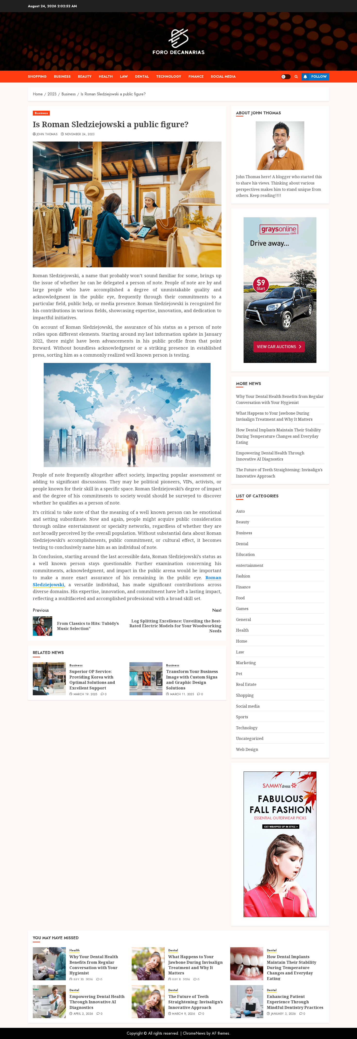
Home (241, 641)
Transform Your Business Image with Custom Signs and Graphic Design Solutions (192, 679)
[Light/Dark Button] (286, 76)
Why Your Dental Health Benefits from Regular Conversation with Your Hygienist (93, 965)
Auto (240, 511)
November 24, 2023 (80, 134)
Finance (196, 76)
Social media (223, 76)
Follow (319, 76)
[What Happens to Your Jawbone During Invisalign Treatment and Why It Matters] (148, 963)
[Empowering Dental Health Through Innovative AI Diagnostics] (49, 1001)
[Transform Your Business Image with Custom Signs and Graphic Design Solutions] (145, 678)
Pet (239, 673)
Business (62, 76)
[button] (296, 76)
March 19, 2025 (85, 694)
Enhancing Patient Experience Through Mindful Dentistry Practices (295, 1002)
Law (124, 76)
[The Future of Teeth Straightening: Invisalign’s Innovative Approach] (148, 1001)
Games (242, 608)
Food (240, 598)
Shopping (37, 76)
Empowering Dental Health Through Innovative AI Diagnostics (270, 456)
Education (245, 554)
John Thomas (47, 134)
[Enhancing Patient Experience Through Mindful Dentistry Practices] (246, 1001)
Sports (242, 717)
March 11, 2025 (182, 694)
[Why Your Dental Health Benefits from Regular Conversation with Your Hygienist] (49, 963)
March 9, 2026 (183, 1014)
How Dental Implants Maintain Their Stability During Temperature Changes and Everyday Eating (278, 436)
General (243, 619)
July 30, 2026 (83, 980)
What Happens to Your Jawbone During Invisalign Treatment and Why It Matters (274, 416)
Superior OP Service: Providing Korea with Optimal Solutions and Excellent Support (92, 679)
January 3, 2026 (283, 1014)
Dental (142, 76)
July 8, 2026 (181, 980)
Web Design (247, 749)
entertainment (249, 565)
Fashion (243, 576)
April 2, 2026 (83, 1014)
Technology (168, 76)
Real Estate (246, 684)
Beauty (85, 76)
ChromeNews (194, 1033)
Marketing (246, 662)
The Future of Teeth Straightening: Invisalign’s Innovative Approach (195, 1002)
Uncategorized (250, 738)
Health (106, 76)
